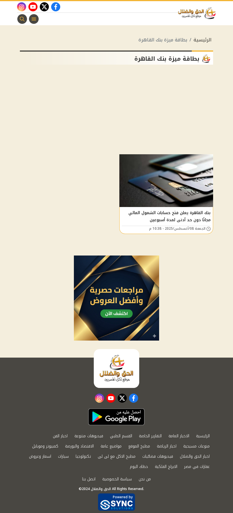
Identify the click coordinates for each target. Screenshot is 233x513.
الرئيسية (202, 40)
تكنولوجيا (83, 456)
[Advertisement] (116, 111)
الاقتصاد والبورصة (79, 446)
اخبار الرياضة (166, 446)
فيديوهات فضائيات (157, 456)
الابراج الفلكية (166, 466)
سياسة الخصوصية (117, 479)
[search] (22, 19)
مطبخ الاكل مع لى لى (117, 456)
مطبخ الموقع (139, 446)
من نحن (145, 479)
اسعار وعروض (40, 456)
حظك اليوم (139, 466)
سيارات (63, 456)
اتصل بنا (88, 479)
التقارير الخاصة (150, 436)
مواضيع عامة (111, 446)
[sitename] (116, 368)
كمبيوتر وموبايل (45, 446)
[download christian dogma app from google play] (116, 416)
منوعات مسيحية (196, 446)
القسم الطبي (121, 436)
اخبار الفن (60, 436)
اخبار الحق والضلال (195, 456)
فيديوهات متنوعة (88, 436)
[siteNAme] (198, 13)
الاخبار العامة (178, 436)
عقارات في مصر (197, 466)
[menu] (34, 19)
